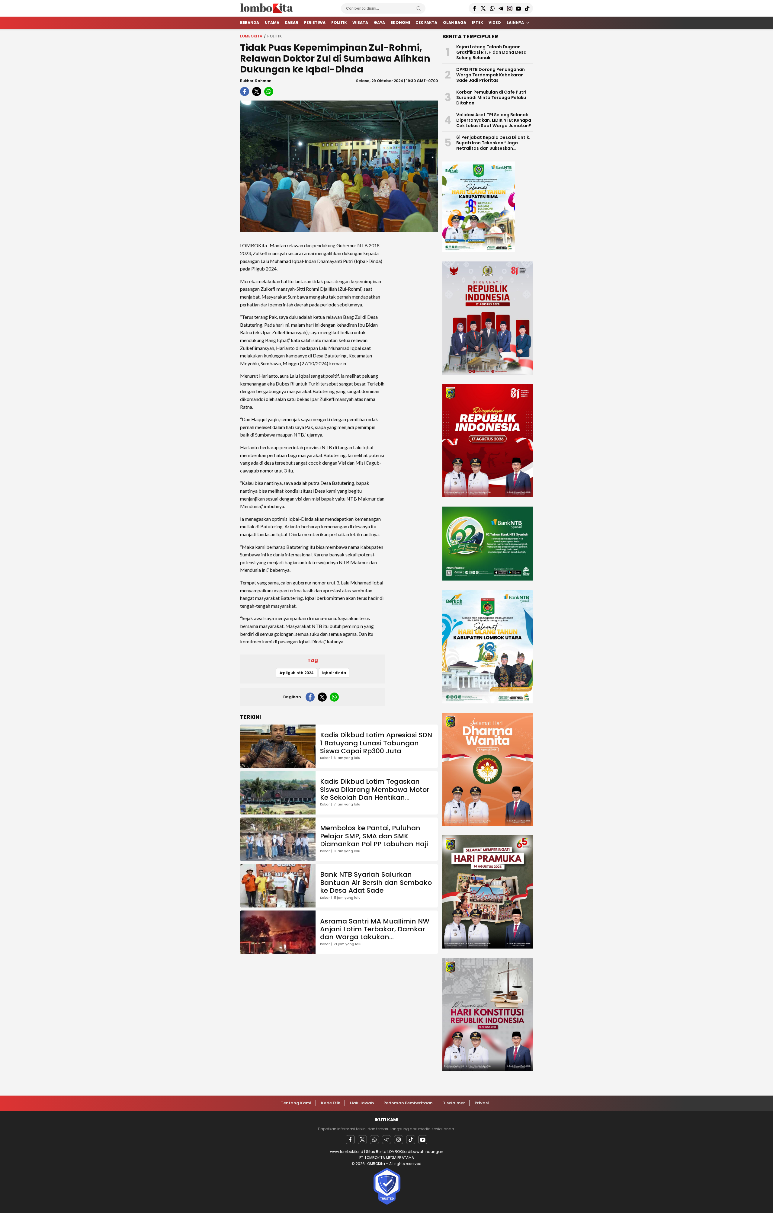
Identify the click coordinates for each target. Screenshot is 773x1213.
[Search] (418, 8)
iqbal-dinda (334, 672)
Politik (274, 36)
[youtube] (422, 1139)
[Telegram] (386, 1139)
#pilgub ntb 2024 (296, 672)
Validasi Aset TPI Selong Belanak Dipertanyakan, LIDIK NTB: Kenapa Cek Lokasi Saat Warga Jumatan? (493, 120)
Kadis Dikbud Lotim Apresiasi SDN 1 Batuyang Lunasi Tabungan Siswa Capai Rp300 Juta (376, 743)
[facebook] (244, 91)
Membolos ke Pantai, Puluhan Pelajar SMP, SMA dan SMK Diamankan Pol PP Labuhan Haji (374, 836)
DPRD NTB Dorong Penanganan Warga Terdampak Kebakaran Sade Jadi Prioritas (490, 74)
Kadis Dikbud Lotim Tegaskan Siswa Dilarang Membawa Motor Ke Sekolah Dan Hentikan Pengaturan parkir (374, 793)
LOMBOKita (251, 36)
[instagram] (398, 1139)
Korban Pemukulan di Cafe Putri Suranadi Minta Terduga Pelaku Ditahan (491, 97)
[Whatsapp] (374, 1139)
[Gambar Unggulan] (339, 166)
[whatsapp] (268, 91)
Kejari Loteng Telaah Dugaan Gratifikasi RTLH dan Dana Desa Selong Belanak (491, 52)
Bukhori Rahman (255, 80)
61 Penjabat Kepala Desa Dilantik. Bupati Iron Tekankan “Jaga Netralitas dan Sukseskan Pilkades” (493, 145)
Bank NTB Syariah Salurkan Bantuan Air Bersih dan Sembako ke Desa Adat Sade (376, 882)
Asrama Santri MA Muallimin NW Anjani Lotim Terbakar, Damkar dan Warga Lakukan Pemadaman (374, 933)
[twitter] (256, 91)
